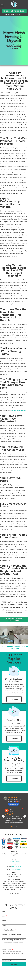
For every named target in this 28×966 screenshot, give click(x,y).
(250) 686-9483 (16, 866)
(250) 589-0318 (16, 869)
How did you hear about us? (11, 934)
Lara (11, 809)
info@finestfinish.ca (14, 861)
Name (4, 911)
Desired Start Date (8, 930)
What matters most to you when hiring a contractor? (13, 940)
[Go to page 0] (11, 826)
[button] (2, 5)
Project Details (7, 950)
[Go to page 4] (16, 826)
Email (4, 916)
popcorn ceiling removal (19, 411)
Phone (4, 920)
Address (5, 925)
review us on (12, 804)
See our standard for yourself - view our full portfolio (14, 647)
